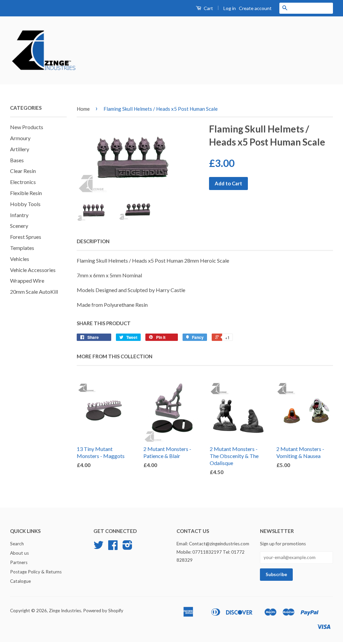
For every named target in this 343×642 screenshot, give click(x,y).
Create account (255, 8)
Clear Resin (23, 171)
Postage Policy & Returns (36, 571)
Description (93, 241)
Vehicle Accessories (33, 270)
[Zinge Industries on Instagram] (127, 547)
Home (83, 109)
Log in (229, 8)
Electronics (23, 182)
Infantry (19, 215)
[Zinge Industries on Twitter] (98, 547)
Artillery (19, 149)
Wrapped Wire (27, 280)
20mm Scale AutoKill (34, 291)
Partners (18, 562)
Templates (22, 248)
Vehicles (19, 259)
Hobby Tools (25, 204)
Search (17, 543)
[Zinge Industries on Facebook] (113, 547)
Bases (17, 160)
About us (19, 553)
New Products (26, 127)
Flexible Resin (26, 193)
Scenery (19, 225)
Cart (208, 8)
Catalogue (20, 581)
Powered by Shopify (103, 610)
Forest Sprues (25, 237)
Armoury (20, 138)
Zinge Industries (65, 610)
